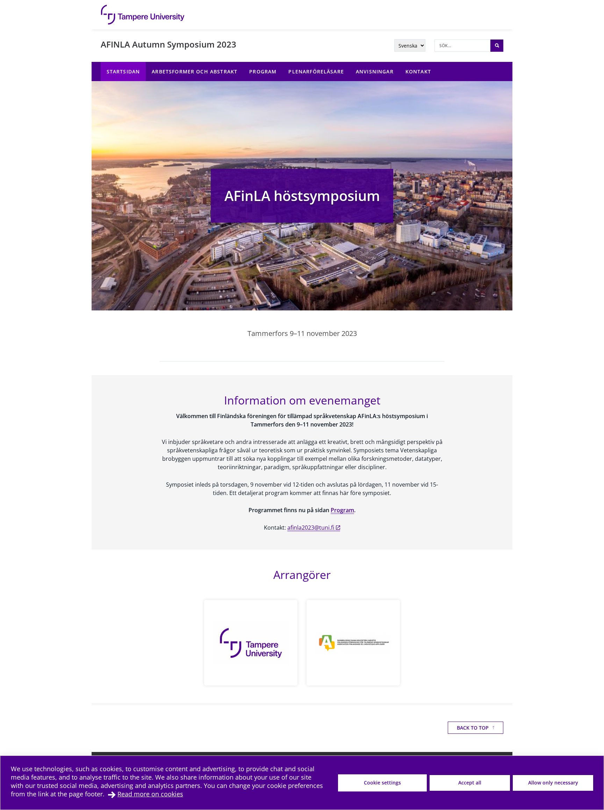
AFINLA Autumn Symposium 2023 (168, 44)
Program (342, 510)
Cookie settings (382, 782)
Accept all (469, 782)
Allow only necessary (553, 782)
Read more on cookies (150, 794)
